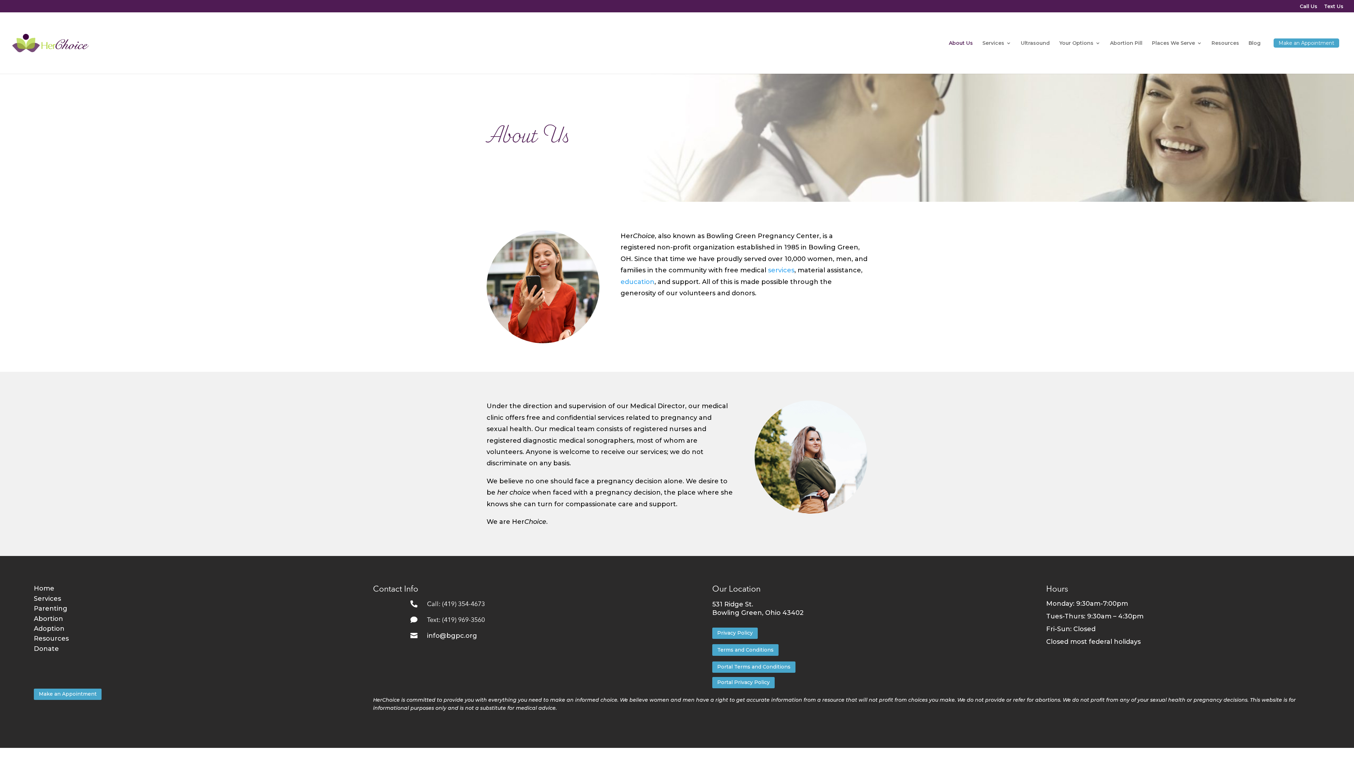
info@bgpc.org (452, 636)
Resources (1225, 43)
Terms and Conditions (745, 650)
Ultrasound (1035, 43)
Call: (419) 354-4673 (456, 604)
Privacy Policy (735, 633)
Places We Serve (1173, 43)
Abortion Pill (1126, 43)
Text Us (1333, 7)
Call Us (1308, 7)
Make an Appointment (68, 694)
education (637, 282)
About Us (961, 43)
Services (993, 43)
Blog (1255, 43)
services (781, 270)
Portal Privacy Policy (743, 682)
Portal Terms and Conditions (754, 667)
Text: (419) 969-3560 (456, 620)
